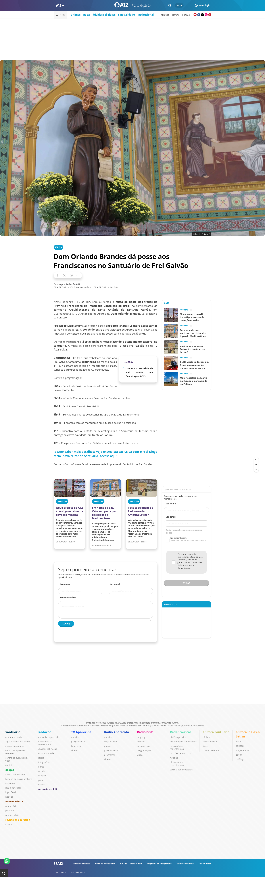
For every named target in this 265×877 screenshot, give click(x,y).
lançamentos (242, 750)
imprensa (10, 783)
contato (176, 15)
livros (205, 746)
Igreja (58, 247)
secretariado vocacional (182, 769)
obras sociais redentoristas (177, 764)
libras (41, 766)
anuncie (165, 15)
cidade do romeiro (14, 746)
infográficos (44, 762)
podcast (108, 746)
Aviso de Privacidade (105, 863)
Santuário (12, 732)
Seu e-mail (114, 584)
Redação (44, 732)
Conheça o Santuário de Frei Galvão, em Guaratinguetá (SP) (139, 372)
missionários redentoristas (177, 747)
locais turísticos (13, 787)
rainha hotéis (12, 815)
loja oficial (10, 792)
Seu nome (65, 584)
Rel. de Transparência (131, 863)
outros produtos (211, 750)
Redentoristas (180, 732)
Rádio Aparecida (116, 732)
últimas (76, 14)
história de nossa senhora (18, 778)
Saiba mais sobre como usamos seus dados (184, 531)
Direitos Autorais (185, 863)
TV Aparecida (81, 732)
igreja (41, 757)
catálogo (240, 759)
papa (86, 14)
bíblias (206, 737)
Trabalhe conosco (81, 863)
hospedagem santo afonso (183, 741)
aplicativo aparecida (48, 737)
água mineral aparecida (17, 741)
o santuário (11, 806)
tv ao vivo (76, 746)
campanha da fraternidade (45, 743)
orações (42, 775)
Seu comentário (68, 597)
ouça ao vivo (110, 741)
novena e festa (14, 801)
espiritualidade (46, 753)
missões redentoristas (181, 753)
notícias (9, 796)
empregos (142, 737)
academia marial (14, 737)
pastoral (9, 810)
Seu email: (171, 516)
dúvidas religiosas (103, 14)
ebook (239, 754)
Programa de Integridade (159, 863)
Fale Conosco (204, 863)
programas (109, 754)
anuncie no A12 (47, 789)
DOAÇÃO (186, 15)
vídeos (8, 824)
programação (78, 741)
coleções (240, 745)
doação (9, 770)
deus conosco (210, 741)
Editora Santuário (216, 732)
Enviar (66, 623)
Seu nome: (171, 503)
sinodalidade (126, 14)
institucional (146, 14)
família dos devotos (15, 774)
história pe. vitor (178, 737)
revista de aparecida (17, 819)
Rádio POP (145, 732)
